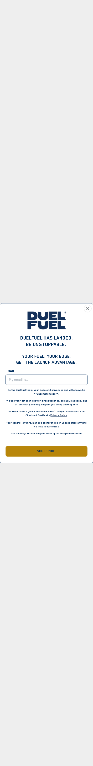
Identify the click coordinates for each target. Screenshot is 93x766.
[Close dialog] (87, 308)
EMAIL (10, 371)
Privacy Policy (58, 415)
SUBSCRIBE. (46, 451)
